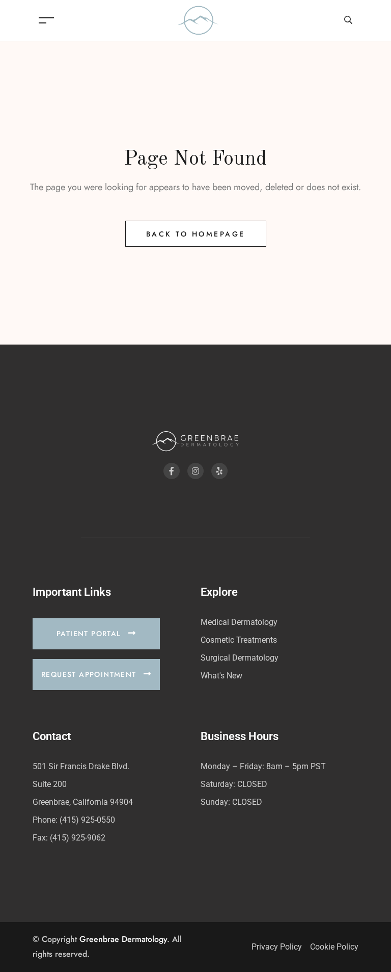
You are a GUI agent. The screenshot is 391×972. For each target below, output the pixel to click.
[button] (96, 633)
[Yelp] (219, 471)
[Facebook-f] (171, 471)
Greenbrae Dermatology (123, 939)
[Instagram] (195, 471)
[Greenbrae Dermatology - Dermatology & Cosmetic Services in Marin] (198, 19)
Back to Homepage (195, 234)
